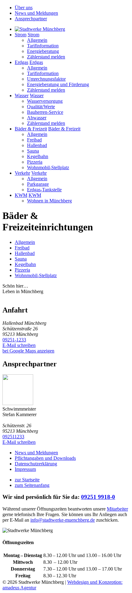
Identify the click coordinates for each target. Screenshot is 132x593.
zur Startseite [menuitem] (27, 479)
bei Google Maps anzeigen (28, 350)
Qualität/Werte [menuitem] (41, 106)
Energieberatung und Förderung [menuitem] (58, 84)
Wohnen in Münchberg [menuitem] (49, 200)
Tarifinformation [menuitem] (43, 45)
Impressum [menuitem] (25, 469)
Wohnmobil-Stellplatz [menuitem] (48, 167)
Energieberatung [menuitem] (43, 51)
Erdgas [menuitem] (21, 62)
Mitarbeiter (117, 508)
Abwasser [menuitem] (36, 117)
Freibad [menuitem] (34, 139)
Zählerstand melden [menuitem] (46, 56)
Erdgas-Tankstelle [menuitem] (44, 189)
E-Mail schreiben (19, 345)
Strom (33, 34)
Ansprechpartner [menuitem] (31, 18)
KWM (35, 195)
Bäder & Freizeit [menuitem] (31, 128)
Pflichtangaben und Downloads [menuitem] (45, 458)
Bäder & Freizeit (64, 128)
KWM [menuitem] (21, 195)
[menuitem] (40, 29)
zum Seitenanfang (32, 485)
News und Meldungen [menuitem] (36, 13)
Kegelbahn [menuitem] (37, 156)
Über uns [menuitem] (24, 7)
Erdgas (36, 62)
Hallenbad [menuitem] (37, 145)
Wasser (37, 95)
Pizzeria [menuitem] (34, 162)
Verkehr (39, 173)
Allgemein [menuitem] (37, 40)
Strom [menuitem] (20, 34)
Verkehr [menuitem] (22, 173)
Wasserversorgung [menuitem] (45, 101)
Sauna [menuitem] (33, 150)
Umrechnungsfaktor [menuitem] (46, 79)
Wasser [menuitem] (22, 95)
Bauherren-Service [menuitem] (45, 112)
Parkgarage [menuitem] (38, 184)
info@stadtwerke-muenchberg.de (62, 520)
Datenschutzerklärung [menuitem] (36, 463)
